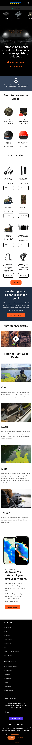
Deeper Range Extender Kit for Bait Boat (8, 180)
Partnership (7, 643)
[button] (4, 3)
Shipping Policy (8, 678)
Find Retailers (8, 655)
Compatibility (7, 686)
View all (16, 282)
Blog (5, 647)
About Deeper (8, 627)
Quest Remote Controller (9, 208)
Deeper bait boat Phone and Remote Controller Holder (23, 266)
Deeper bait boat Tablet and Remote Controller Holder (23, 237)
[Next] (28, 15)
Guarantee (7, 674)
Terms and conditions (10, 666)
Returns (6, 682)
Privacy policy (8, 670)
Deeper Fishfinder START (23, 143)
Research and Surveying (11, 651)
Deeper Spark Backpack (23, 208)
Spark (18, 18)
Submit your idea (9, 690)
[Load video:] (16, 339)
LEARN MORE (12, 607)
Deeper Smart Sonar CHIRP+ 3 (23, 120)
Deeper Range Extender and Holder (23, 180)
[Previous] (3, 48)
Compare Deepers (16, 315)
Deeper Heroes (8, 639)
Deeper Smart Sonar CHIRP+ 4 (8, 120)
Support (6, 631)
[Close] (30, 727)
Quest (6, 18)
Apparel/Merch (8, 635)
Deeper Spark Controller (8, 236)
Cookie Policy (15, 734)
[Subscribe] (26, 712)
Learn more (15, 67)
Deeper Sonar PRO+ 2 (8, 143)
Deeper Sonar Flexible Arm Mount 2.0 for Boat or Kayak (8, 266)
